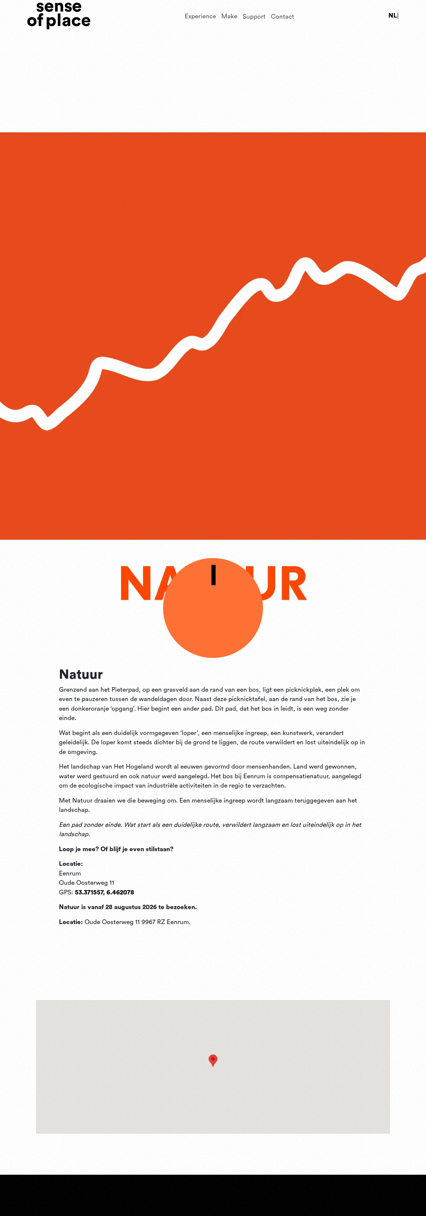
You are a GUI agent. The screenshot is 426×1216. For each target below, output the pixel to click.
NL (392, 16)
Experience (200, 16)
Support (254, 16)
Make (229, 16)
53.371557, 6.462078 (104, 892)
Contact (282, 16)
